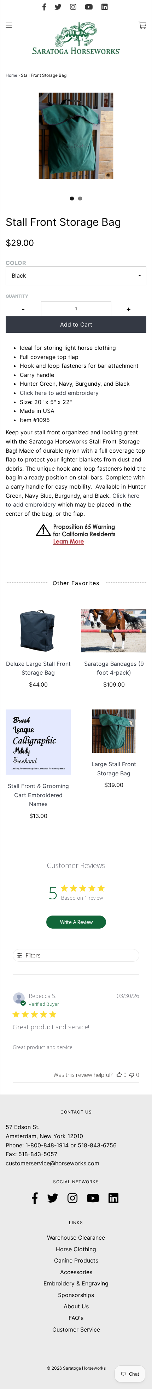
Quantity (17, 296)
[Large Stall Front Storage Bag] (113, 731)
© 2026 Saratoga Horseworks (76, 1368)
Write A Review (76, 922)
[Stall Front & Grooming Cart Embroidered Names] (38, 742)
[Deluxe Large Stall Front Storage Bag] (38, 630)
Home (11, 75)
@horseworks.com (74, 1163)
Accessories (76, 1272)
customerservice (28, 1163)
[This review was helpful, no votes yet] (119, 1075)
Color (16, 262)
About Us (76, 1306)
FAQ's (76, 1317)
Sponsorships (76, 1294)
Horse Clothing (76, 1249)
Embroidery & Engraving (76, 1283)
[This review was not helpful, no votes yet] (131, 1075)
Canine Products (76, 1260)
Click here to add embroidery (59, 392)
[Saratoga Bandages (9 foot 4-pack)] (113, 630)
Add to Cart (76, 324)
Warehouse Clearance (76, 1237)
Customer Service (76, 1329)
